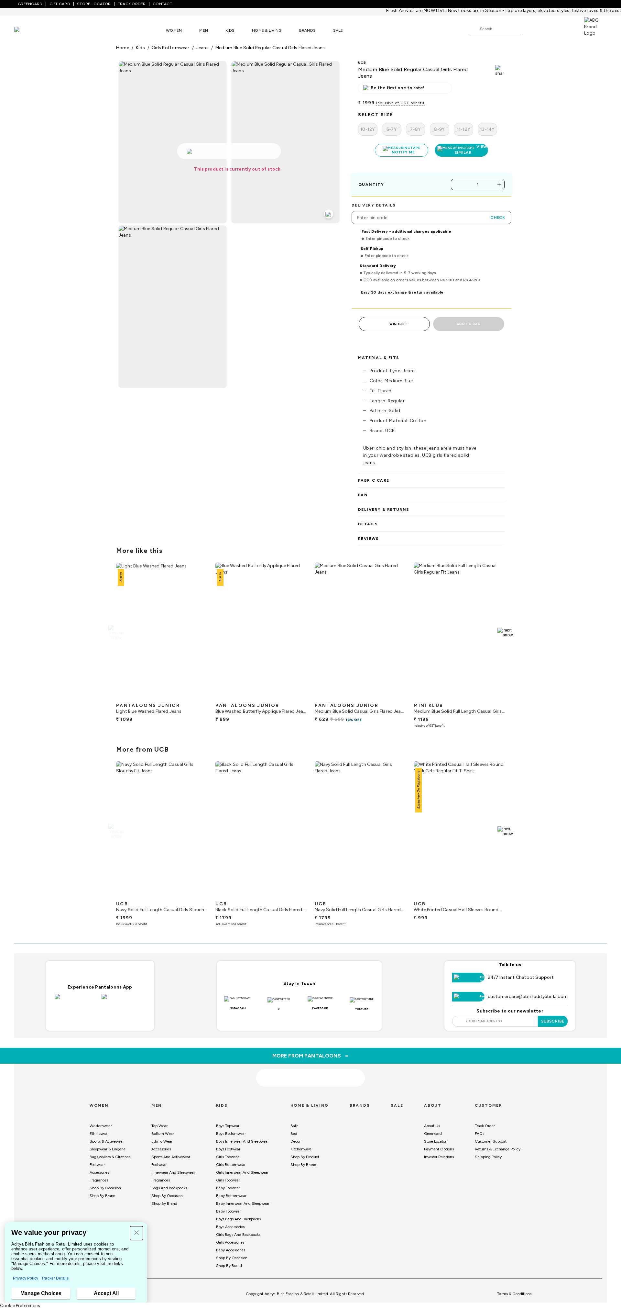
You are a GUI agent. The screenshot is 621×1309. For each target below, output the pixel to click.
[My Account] (548, 28)
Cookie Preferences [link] (20, 1305)
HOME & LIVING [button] (266, 30)
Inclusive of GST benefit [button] (400, 103)
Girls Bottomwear (230, 1161)
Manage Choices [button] (40, 1293)
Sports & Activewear (107, 1138)
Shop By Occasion (105, 1184)
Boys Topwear (227, 1122)
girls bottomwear (171, 47)
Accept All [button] (106, 1293)
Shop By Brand (102, 1192)
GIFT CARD (59, 4)
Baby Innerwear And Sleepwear (242, 1200)
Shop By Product (304, 1153)
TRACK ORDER (132, 4)
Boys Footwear (228, 1146)
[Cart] (565, 28)
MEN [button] (203, 30)
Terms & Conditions (514, 1290)
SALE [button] (338, 30)
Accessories (99, 1169)
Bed (293, 1130)
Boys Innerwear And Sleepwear (242, 1138)
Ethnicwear (99, 1130)
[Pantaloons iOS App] (76, 997)
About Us (432, 1122)
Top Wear (159, 1122)
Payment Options (439, 1146)
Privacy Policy (25, 1278)
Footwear (97, 1161)
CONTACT (162, 4)
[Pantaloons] (26, 30)
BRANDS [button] (307, 30)
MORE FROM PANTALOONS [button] (310, 1052)
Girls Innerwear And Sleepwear (242, 1169)
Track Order (485, 1122)
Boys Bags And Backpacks (238, 1216)
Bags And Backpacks (169, 1184)
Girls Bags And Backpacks (238, 1231)
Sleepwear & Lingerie (107, 1146)
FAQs (479, 1130)
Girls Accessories (230, 1239)
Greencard (433, 1130)
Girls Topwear (227, 1153)
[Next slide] (505, 629)
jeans (202, 47)
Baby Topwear (228, 1184)
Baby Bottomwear (231, 1192)
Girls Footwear (228, 1177)
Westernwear (101, 1122)
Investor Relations (439, 1153)
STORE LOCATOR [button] (94, 4)
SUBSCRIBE (553, 1018)
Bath (294, 1122)
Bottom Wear (162, 1130)
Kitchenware (300, 1146)
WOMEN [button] (174, 30)
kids (140, 47)
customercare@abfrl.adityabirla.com (528, 993)
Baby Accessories (230, 1247)
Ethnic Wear (161, 1138)
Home (122, 47)
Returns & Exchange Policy (497, 1146)
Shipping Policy (488, 1153)
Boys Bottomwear (231, 1130)
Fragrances (99, 1177)
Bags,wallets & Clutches (110, 1153)
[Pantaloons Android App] (123, 997)
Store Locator (435, 1138)
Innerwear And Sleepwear (173, 1169)
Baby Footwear (228, 1208)
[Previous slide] (116, 629)
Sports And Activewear (170, 1153)
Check (498, 214)
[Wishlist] (529, 29)
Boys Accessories (230, 1223)
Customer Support (491, 1138)
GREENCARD (30, 4)
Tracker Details (55, 1278)
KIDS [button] (229, 30)
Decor (295, 1138)
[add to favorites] (197, 694)
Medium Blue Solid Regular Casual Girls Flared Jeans (270, 47)
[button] (136, 1233)
